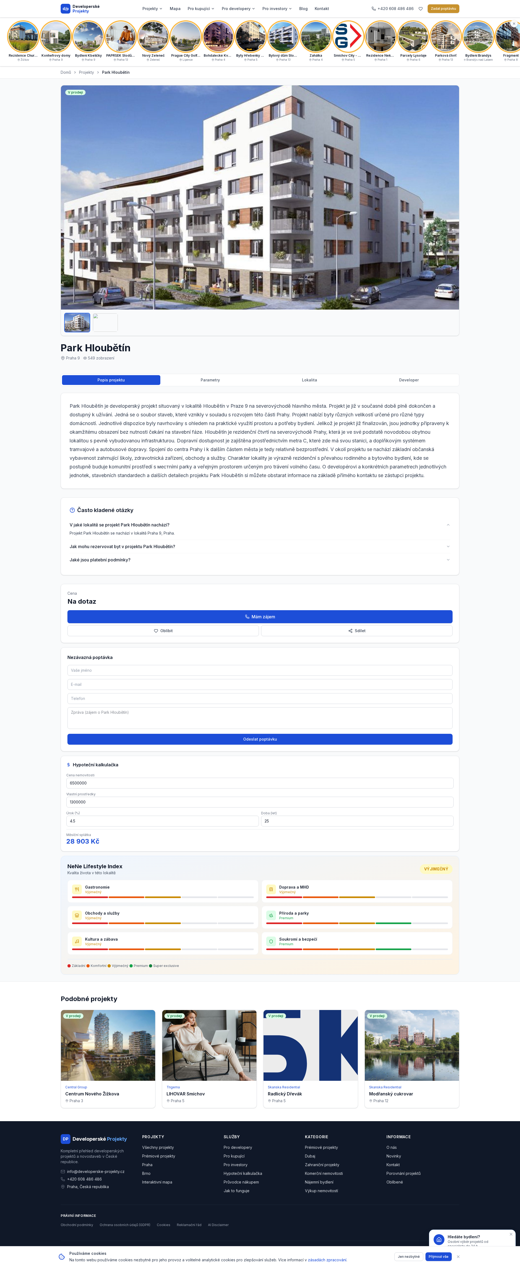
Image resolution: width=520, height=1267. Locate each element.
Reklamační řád (189, 1225)
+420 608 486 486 (84, 1179)
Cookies (163, 1225)
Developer (409, 380)
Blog (303, 8)
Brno (146, 1173)
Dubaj (310, 1156)
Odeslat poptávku (260, 739)
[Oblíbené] (420, 9)
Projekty (150, 8)
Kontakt (322, 8)
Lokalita (309, 380)
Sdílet (360, 630)
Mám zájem (263, 616)
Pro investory (274, 8)
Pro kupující (199, 8)
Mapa (175, 8)
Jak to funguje (236, 1190)
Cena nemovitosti (80, 775)
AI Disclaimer (218, 1225)
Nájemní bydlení (319, 1182)
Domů (66, 72)
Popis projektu (111, 380)
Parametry (210, 380)
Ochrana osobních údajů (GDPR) (125, 1225)
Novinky (393, 1156)
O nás (391, 1147)
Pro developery (236, 8)
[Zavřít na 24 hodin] (511, 1234)
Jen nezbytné (409, 1257)
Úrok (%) (73, 813)
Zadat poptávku (443, 9)
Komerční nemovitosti (324, 1173)
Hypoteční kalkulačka (243, 1173)
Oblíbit (166, 630)
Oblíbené (394, 1182)
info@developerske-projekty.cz (96, 1171)
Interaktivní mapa (157, 1182)
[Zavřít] (458, 1256)
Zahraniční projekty (322, 1164)
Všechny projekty (158, 1147)
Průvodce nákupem (241, 1182)
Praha (147, 1164)
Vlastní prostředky (81, 794)
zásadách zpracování (327, 1260)
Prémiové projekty (158, 1156)
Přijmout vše (438, 1257)
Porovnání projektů (403, 1173)
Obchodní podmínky (77, 1225)
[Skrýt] (514, 23)
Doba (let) (269, 813)
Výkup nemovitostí (321, 1190)
